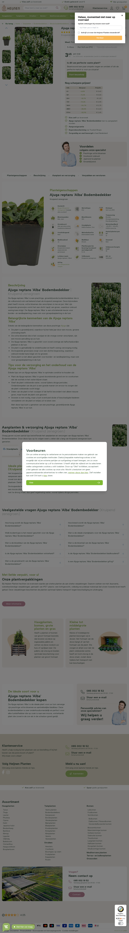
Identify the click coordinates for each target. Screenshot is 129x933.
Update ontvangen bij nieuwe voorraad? (94, 24)
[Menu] (124, 906)
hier (45, 475)
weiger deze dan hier (78, 472)
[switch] (120, 923)
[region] (64, 466)
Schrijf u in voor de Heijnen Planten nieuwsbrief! (100, 33)
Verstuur (100, 38)
